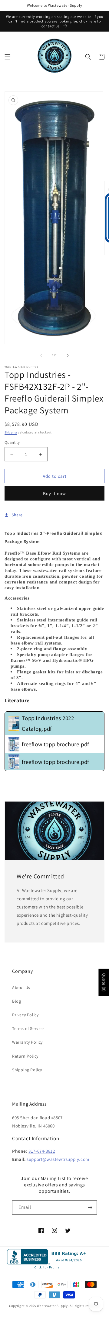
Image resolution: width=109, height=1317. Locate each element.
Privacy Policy (25, 1015)
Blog (16, 1001)
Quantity (12, 442)
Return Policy (25, 1056)
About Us (21, 987)
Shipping (11, 432)
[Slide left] (41, 355)
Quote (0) (104, 982)
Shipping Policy (27, 1069)
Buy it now (54, 493)
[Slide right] (67, 355)
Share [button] (17, 515)
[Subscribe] (90, 1207)
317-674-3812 (41, 1151)
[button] (7, 56)
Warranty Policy (27, 1042)
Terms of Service (28, 1028)
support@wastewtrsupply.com (58, 1159)
